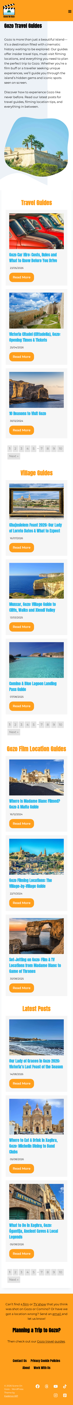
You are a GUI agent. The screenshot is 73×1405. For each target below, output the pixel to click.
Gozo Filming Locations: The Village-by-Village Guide (30, 883)
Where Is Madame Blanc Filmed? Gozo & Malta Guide (34, 804)
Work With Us (42, 1367)
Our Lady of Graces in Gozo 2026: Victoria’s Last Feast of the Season (36, 1064)
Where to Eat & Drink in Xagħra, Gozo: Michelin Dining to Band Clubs (33, 1146)
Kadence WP (11, 1396)
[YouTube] (56, 1386)
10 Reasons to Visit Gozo (27, 413)
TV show (39, 1304)
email (57, 1314)
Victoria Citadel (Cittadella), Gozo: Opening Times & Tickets (34, 337)
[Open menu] (69, 11)
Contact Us (20, 1360)
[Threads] (47, 1386)
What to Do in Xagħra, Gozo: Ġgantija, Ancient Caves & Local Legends (33, 1231)
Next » (13, 456)
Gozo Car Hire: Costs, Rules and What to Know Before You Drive (33, 257)
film (25, 1304)
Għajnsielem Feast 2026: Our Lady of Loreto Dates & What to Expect (35, 528)
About (26, 1367)
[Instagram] (56, 1395)
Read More (21, 277)
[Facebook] (38, 1386)
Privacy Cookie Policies (45, 1360)
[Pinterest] (65, 1395)
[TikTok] (65, 1386)
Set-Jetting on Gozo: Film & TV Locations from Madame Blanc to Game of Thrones (35, 965)
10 (60, 448)
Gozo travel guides (51, 1341)
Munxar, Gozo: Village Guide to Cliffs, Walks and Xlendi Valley (32, 607)
